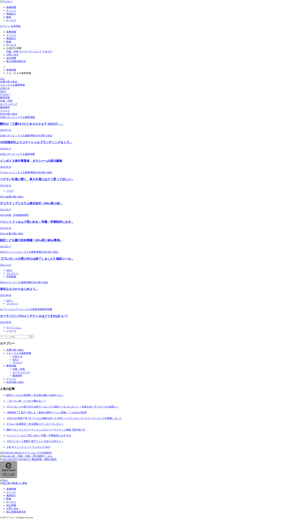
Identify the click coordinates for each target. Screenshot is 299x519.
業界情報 (5, 97)
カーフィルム (13, 327)
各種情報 (11, 7)
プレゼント (12, 273)
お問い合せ (12, 54)
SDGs (3, 91)
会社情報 (11, 58)
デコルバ (5, 94)
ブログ (10, 191)
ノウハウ (11, 331)
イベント (11, 10)
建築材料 (5, 107)
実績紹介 (11, 13)
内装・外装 (6, 100)
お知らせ (5, 88)
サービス (11, 20)
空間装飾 (11, 276)
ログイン (5, 26)
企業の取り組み (8, 81)
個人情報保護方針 (16, 61)
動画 (8, 17)
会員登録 (16, 26)
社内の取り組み (8, 114)
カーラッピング (8, 104)
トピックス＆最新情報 (12, 85)
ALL (2, 78)
